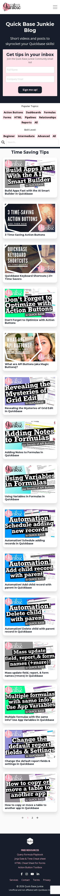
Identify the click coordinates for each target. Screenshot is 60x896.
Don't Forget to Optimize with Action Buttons (29, 322)
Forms (7, 117)
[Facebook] (22, 874)
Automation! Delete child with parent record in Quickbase (30, 630)
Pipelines (30, 117)
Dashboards (33, 112)
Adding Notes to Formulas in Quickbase (24, 454)
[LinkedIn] (38, 874)
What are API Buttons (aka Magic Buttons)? (27, 366)
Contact (25, 879)
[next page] (37, 818)
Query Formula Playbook (30, 854)
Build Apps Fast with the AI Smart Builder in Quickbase (27, 192)
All (36, 122)
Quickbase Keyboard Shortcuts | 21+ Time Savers (29, 277)
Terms (36, 879)
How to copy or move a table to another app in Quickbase (25, 807)
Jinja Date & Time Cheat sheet (30, 858)
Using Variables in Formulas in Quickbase (25, 498)
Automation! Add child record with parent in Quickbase (28, 586)
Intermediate (26, 136)
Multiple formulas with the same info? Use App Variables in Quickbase (29, 719)
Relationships (47, 117)
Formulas (50, 112)
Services (14, 879)
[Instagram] (26, 874)
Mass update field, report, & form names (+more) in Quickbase (27, 674)
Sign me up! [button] (30, 89)
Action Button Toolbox (30, 867)
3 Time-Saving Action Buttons (25, 234)
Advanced (44, 136)
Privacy (47, 879)
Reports (26, 122)
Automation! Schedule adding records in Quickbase (25, 542)
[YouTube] (32, 874)
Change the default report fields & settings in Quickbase (27, 763)
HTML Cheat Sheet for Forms (30, 863)
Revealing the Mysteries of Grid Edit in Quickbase (29, 410)
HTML (18, 117)
